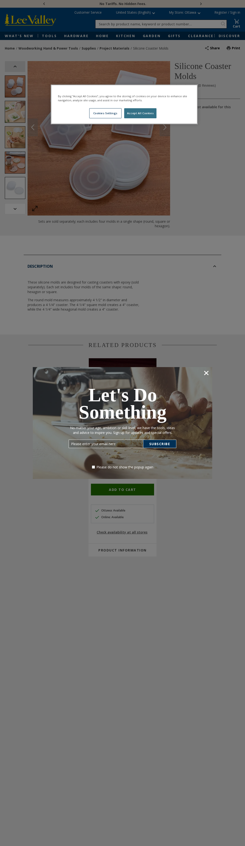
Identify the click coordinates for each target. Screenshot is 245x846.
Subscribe (159, 444)
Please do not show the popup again (124, 467)
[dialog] (122, 423)
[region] (124, 104)
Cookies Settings (105, 113)
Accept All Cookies (140, 113)
